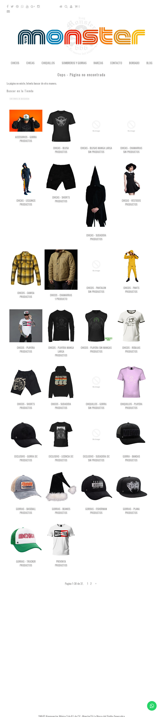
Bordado (134, 63)
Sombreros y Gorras (74, 63)
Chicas (30, 63)
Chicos (15, 63)
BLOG (149, 63)
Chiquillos (48, 63)
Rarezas (98, 63)
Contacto (116, 63)
